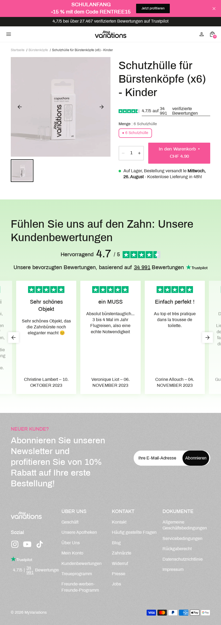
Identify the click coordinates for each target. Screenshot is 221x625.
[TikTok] (40, 544)
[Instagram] (15, 544)
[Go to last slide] (13, 337)
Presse (118, 574)
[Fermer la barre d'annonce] (214, 9)
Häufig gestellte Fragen (134, 533)
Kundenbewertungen (81, 564)
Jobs (116, 584)
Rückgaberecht (177, 549)
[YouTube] (27, 544)
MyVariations (36, 613)
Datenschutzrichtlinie (183, 559)
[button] (22, 170)
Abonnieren (195, 458)
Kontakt (119, 522)
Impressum (173, 570)
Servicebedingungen (182, 539)
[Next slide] (101, 106)
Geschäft (69, 522)
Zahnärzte (121, 553)
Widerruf (120, 564)
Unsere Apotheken (79, 533)
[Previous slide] (19, 106)
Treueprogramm (76, 574)
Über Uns (70, 543)
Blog (116, 543)
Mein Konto (72, 553)
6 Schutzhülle (136, 133)
